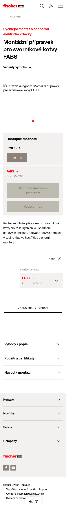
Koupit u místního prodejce (33, 190)
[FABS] (12, 281)
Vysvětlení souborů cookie (21, 489)
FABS (10, 171)
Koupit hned (33, 206)
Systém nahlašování (18, 498)
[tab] (33, 121)
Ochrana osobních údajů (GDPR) (25, 493)
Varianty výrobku (15, 67)
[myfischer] (51, 5)
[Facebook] (6, 468)
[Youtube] (13, 468)
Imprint (43, 489)
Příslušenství (14, 16)
